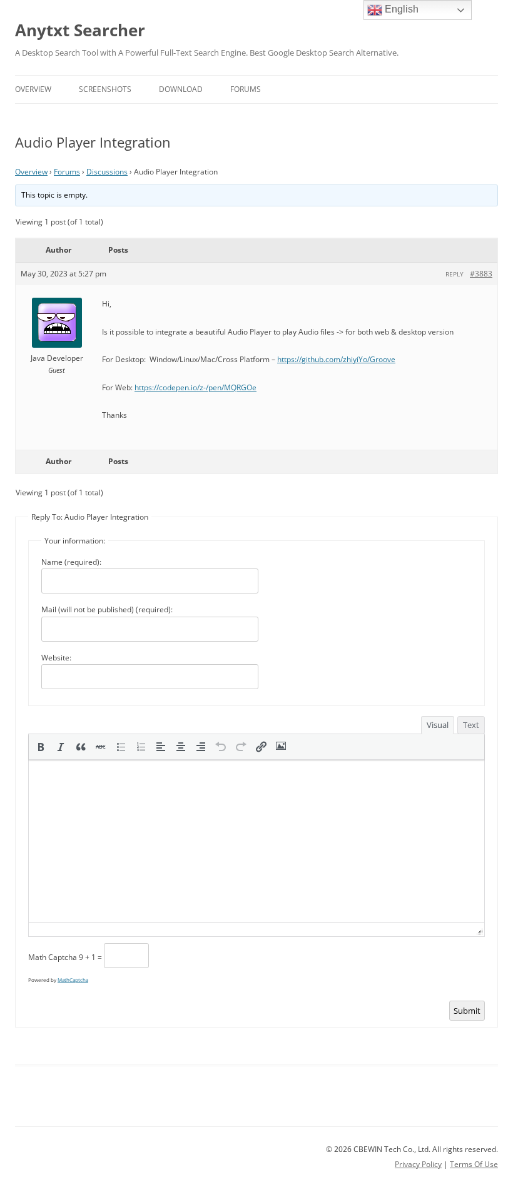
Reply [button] (454, 274)
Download (181, 89)
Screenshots (105, 89)
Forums (245, 89)
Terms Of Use (474, 1164)
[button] (40, 747)
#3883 (481, 273)
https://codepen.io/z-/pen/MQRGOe (195, 387)
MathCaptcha (73, 979)
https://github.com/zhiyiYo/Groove (336, 359)
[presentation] (41, 746)
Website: (56, 657)
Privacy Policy (418, 1164)
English (400, 9)
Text (471, 724)
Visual (438, 724)
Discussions (107, 171)
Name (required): (71, 562)
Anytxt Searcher (80, 30)
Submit (467, 1010)
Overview (33, 89)
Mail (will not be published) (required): (107, 609)
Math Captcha (52, 957)
